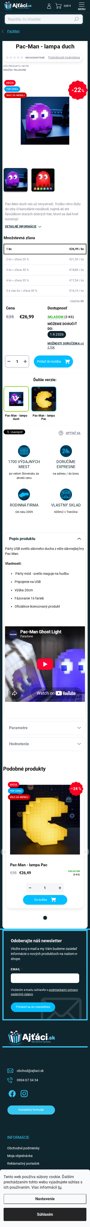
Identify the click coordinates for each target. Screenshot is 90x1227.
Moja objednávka (20, 1156)
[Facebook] (11, 1093)
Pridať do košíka (49, 361)
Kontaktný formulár (31, 1109)
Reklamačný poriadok (23, 1163)
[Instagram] (23, 1093)
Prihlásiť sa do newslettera (33, 1007)
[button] (45, 918)
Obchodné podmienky (23, 1148)
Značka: (14, 70)
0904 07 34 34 (27, 1080)
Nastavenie (45, 1199)
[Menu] (82, 6)
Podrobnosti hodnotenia (64, 57)
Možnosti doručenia (66, 345)
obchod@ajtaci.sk (30, 1071)
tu (59, 1187)
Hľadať (76, 19)
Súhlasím (45, 1214)
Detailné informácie (20, 226)
